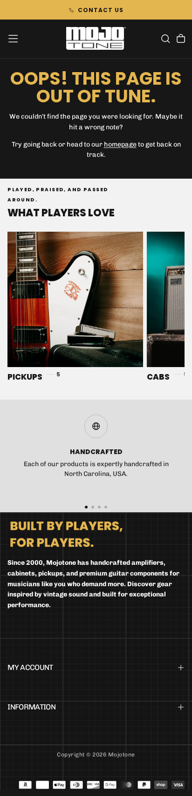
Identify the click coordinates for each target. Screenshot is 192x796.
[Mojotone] (66, 533)
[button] (13, 38)
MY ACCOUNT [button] (30, 667)
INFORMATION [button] (31, 706)
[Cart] (180, 39)
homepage (120, 144)
